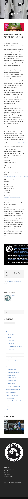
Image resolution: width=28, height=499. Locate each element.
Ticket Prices (11, 340)
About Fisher (11, 334)
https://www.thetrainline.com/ (17, 143)
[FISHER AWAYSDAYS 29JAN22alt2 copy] (14, 27)
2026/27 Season (12, 377)
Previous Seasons (12, 380)
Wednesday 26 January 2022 (12, 43)
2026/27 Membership (11, 392)
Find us (7, 403)
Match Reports (11, 383)
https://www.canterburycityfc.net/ (12, 197)
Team (7, 366)
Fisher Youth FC (10, 398)
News (12, 45)
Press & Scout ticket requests (15, 386)
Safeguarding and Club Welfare (15, 346)
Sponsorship (11, 349)
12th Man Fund (11, 352)
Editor (7, 45)
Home (7, 329)
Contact (8, 406)
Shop (7, 409)
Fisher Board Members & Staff (15, 358)
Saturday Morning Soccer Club (15, 400)
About (7, 332)
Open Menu (19, 4)
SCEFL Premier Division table (13, 389)
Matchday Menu (11, 343)
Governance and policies (13, 361)
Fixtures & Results (10, 375)
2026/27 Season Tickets (12, 395)
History (9, 337)
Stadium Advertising (12, 355)
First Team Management (13, 372)
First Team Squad (12, 369)
